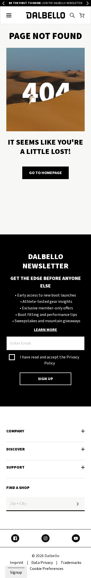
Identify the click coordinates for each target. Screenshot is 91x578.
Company (15, 431)
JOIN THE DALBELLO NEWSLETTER (45, 3)
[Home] (45, 15)
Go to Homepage (45, 173)
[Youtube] (76, 538)
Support (15, 467)
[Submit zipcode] (78, 504)
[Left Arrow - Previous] (3, 3)
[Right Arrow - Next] (87, 3)
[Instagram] (45, 538)
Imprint (17, 562)
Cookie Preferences (46, 568)
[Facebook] (15, 538)
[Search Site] (72, 15)
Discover (15, 449)
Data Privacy (42, 562)
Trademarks (71, 562)
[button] (9, 15)
